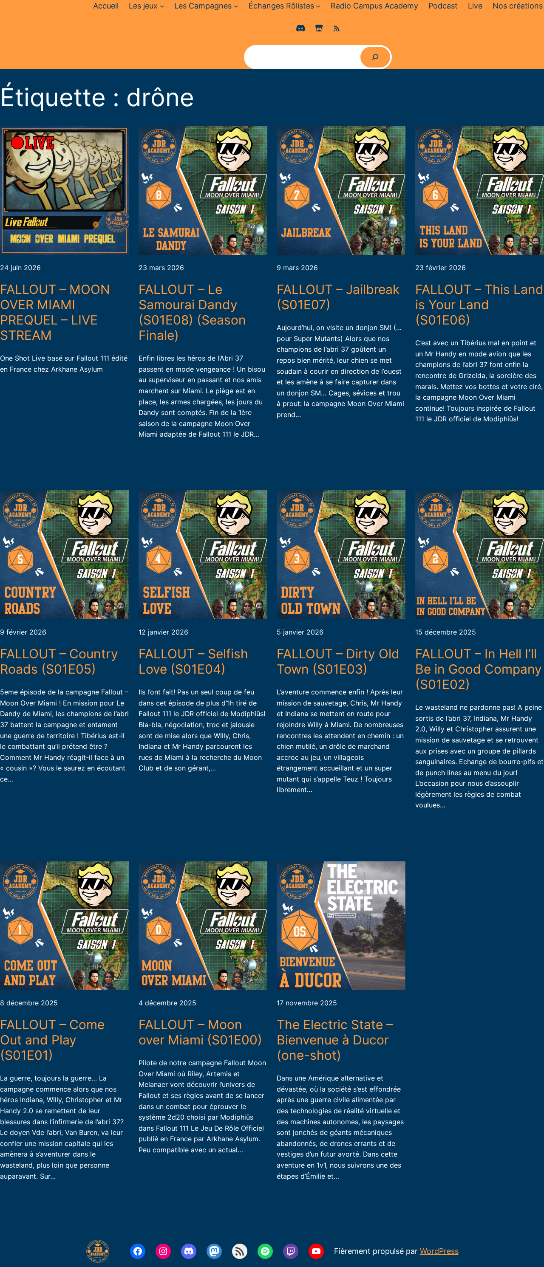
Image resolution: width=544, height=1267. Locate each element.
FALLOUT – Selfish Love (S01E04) (193, 661)
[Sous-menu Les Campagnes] (236, 6)
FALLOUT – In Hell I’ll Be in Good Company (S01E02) (478, 669)
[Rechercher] (375, 57)
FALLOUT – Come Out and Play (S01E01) (52, 1040)
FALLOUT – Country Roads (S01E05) (59, 661)
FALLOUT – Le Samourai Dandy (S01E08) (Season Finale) (192, 312)
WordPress (439, 1251)
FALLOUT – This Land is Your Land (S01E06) (479, 304)
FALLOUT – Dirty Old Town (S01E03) (338, 661)
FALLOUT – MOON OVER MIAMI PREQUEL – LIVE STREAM (55, 312)
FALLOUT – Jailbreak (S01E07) (338, 297)
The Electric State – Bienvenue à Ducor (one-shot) (335, 1040)
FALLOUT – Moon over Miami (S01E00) (200, 1032)
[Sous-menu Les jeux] (162, 6)
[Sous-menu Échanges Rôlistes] (318, 6)
